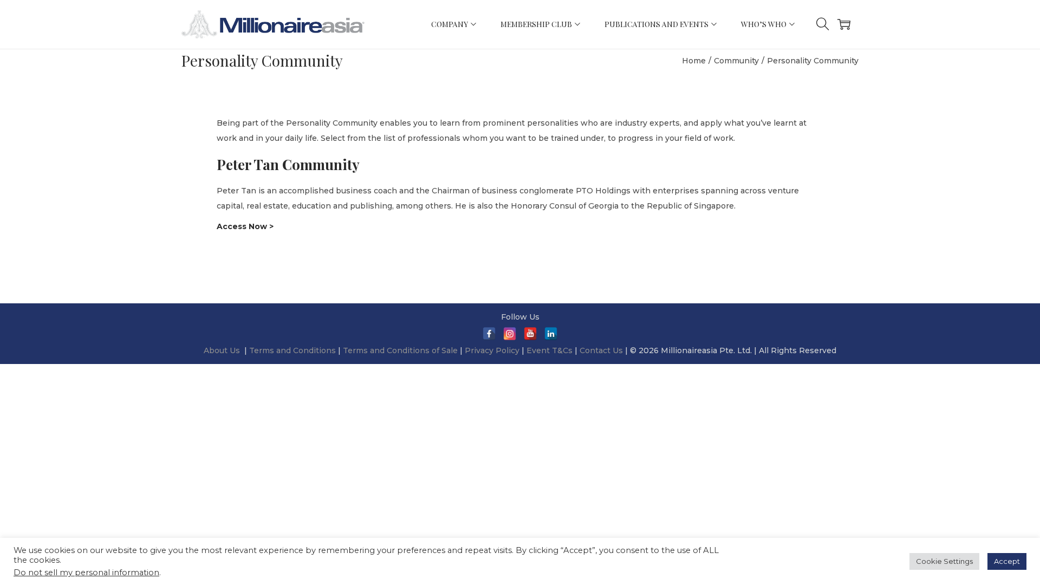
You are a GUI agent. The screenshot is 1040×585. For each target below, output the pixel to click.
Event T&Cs (549, 350)
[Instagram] (509, 333)
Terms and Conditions (293, 350)
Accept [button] (1007, 561)
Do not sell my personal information (86, 572)
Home (694, 61)
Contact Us (601, 350)
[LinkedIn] (550, 333)
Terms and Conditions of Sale (401, 350)
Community (736, 61)
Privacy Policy (492, 350)
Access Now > (245, 226)
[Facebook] (489, 333)
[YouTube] (530, 333)
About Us (222, 350)
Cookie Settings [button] (944, 561)
